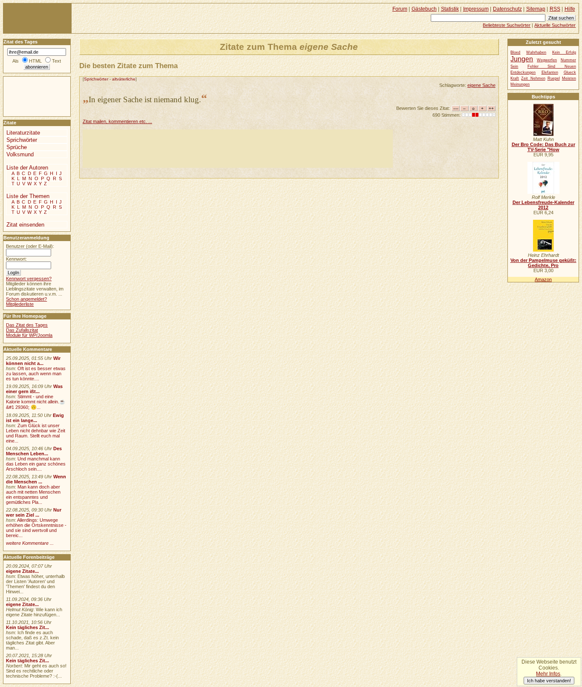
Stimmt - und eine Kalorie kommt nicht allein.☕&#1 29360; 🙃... (35, 402)
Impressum (476, 9)
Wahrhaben (536, 52)
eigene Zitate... (22, 571)
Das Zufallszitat (22, 330)
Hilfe (570, 9)
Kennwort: (16, 259)
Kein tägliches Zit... (27, 627)
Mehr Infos (548, 674)
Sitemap (535, 9)
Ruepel (553, 78)
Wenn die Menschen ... (36, 479)
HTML (35, 60)
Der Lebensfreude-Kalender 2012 (543, 205)
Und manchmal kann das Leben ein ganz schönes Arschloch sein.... (36, 463)
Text (56, 60)
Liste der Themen (27, 196)
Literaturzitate (23, 132)
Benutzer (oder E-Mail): (30, 246)
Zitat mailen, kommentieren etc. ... (117, 121)
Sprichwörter (96, 79)
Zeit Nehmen (533, 78)
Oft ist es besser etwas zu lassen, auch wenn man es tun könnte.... (36, 373)
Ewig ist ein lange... (35, 418)
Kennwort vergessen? (29, 278)
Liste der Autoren (27, 167)
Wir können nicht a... (33, 361)
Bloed (515, 52)
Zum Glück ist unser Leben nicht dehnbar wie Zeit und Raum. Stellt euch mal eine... (35, 433)
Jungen (521, 59)
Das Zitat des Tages (27, 325)
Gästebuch (424, 9)
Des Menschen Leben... (34, 451)
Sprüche (16, 147)
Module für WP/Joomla (29, 335)
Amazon (543, 279)
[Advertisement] (238, 148)
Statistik (450, 9)
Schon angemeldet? (26, 299)
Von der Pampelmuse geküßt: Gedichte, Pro (543, 263)
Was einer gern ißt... (34, 389)
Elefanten (550, 72)
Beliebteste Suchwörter (506, 25)
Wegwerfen (547, 60)
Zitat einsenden (25, 224)
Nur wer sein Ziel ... (33, 512)
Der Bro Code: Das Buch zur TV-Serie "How (543, 147)
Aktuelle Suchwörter (555, 25)
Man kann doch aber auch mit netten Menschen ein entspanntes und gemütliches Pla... (33, 494)
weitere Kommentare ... (30, 543)
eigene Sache (481, 85)
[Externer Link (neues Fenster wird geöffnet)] (543, 134)
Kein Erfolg (564, 52)
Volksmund (20, 154)
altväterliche (123, 79)
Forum (399, 9)
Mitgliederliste (20, 304)
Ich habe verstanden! (549, 680)
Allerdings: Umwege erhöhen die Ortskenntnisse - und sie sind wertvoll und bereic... (36, 527)
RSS (555, 9)
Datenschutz (507, 9)
